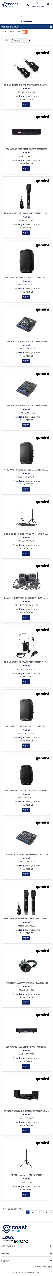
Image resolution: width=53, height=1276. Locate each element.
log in (21, 96)
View (26, 104)
